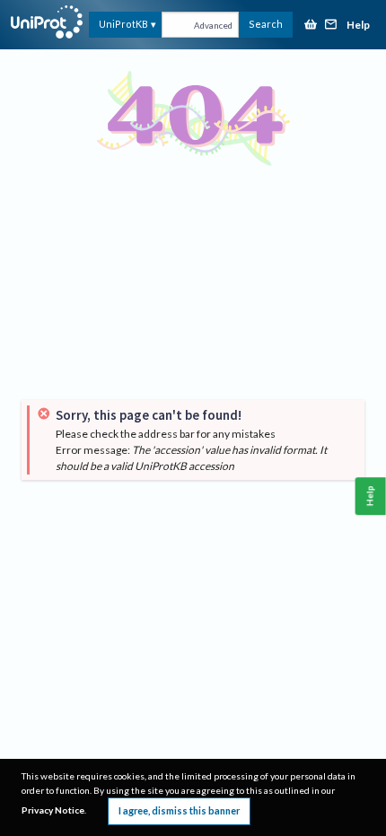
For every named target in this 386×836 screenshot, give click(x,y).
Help (358, 25)
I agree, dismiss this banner (179, 810)
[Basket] (310, 25)
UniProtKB (123, 24)
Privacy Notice (53, 810)
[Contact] (331, 25)
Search (266, 24)
